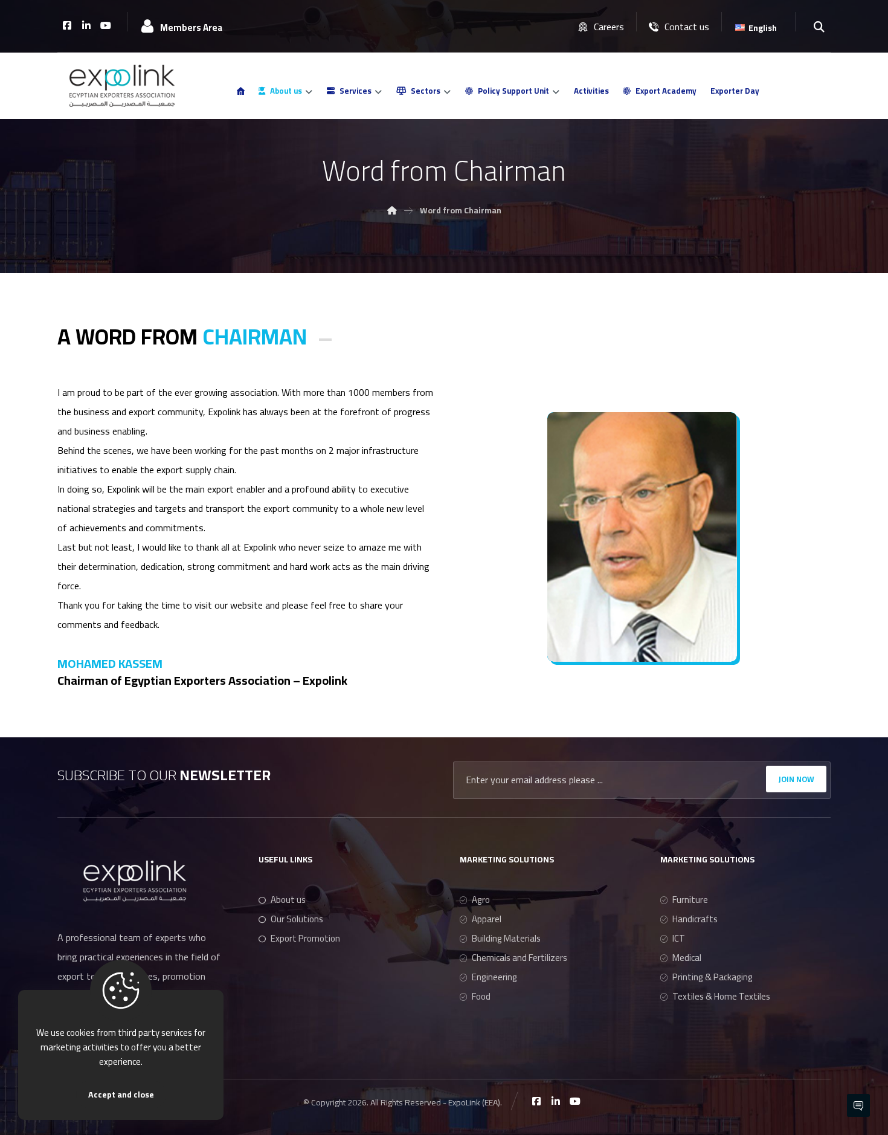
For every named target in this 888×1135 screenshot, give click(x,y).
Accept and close (121, 1094)
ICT (678, 938)
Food (481, 996)
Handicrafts (695, 919)
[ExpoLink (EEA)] (122, 86)
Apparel (486, 919)
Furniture (690, 899)
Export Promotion (305, 938)
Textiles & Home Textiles (721, 996)
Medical (686, 957)
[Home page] (392, 210)
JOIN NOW (796, 779)
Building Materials (506, 938)
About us (288, 899)
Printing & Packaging (712, 977)
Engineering (494, 977)
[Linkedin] (86, 25)
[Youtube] (105, 25)
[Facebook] (67, 25)
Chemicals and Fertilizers (519, 957)
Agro (481, 899)
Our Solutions (297, 919)
